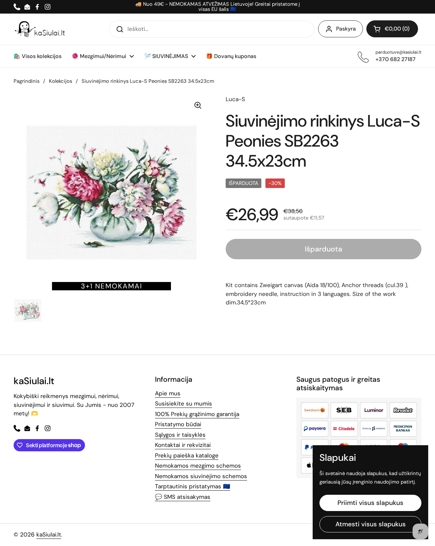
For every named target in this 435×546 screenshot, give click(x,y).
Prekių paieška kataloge (187, 455)
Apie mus (167, 393)
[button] (392, 28)
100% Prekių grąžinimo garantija (197, 414)
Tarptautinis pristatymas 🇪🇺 (192, 486)
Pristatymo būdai (178, 424)
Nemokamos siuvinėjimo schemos (201, 476)
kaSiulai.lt (48, 534)
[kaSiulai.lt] (41, 29)
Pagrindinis (26, 81)
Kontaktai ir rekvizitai (183, 445)
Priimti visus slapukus (370, 502)
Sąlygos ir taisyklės (180, 434)
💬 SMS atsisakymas (182, 497)
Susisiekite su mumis (183, 403)
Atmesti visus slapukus (370, 524)
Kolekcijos (60, 81)
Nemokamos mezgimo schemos (198, 465)
